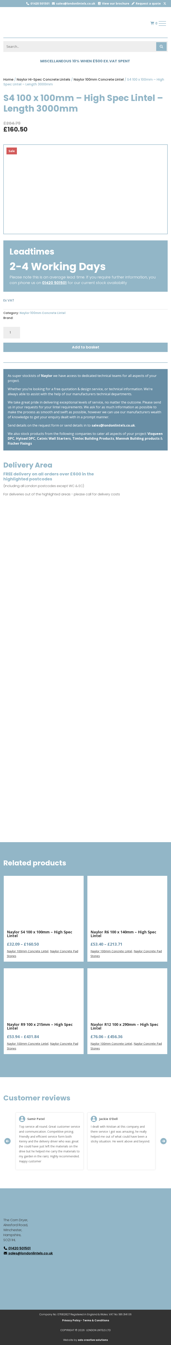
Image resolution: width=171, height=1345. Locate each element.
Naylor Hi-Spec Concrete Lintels (43, 79)
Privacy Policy (71, 1320)
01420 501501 (40, 3)
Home (8, 79)
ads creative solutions (93, 1340)
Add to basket (85, 347)
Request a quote (148, 3)
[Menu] (162, 23)
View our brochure (115, 3)
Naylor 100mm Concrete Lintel (99, 79)
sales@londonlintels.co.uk (75, 3)
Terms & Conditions (96, 1320)
